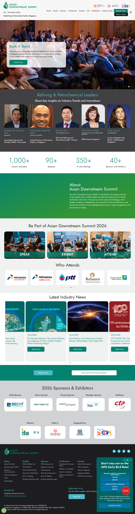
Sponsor (63, 10)
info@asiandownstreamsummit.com (15, 496)
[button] (1, 53)
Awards (81, 10)
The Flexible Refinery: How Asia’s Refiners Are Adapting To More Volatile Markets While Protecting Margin (25, 341)
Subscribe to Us (75, 488)
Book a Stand (121, 14)
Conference (72, 10)
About (48, 10)
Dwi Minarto (61, 130)
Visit (88, 10)
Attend (110, 254)
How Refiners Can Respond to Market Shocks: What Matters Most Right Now (66, 339)
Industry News (107, 10)
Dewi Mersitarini (114, 130)
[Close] (127, 460)
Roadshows (96, 10)
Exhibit (55, 10)
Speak (25, 254)
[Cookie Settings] (3, 510)
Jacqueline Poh (36, 130)
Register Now (121, 10)
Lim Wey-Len (9, 130)
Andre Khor (87, 130)
